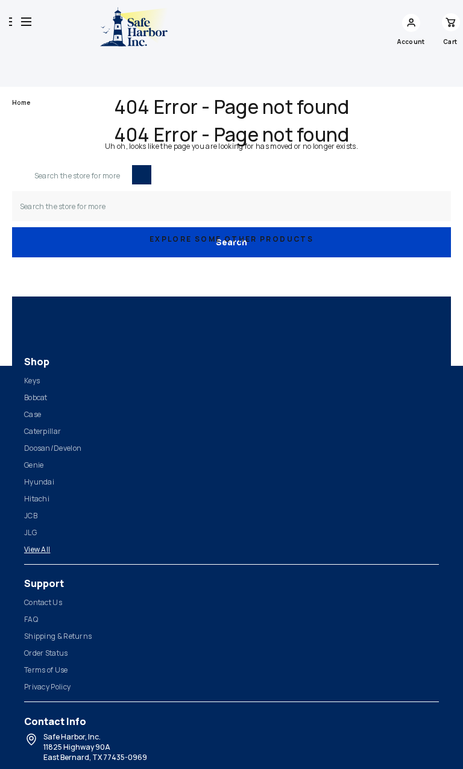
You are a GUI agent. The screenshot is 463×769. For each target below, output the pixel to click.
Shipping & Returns (58, 636)
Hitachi (36, 499)
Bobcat (36, 397)
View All (37, 549)
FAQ (31, 619)
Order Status (46, 653)
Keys (32, 380)
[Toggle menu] (26, 21)
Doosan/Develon (52, 448)
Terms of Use (46, 670)
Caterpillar (42, 431)
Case (32, 414)
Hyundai (39, 482)
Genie (34, 465)
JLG (30, 532)
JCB (30, 515)
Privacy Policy (47, 687)
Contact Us (43, 602)
